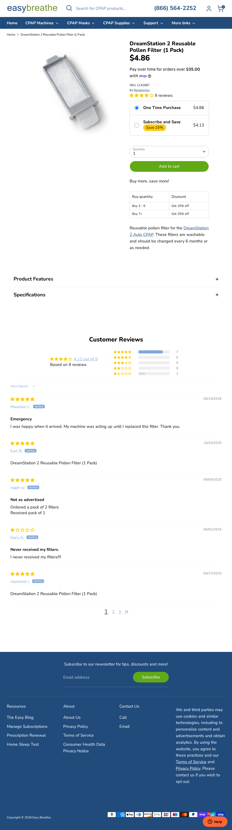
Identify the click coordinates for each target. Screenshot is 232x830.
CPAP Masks (79, 23)
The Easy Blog (20, 717)
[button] (142, 95)
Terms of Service (78, 735)
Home (12, 23)
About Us (72, 717)
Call (123, 717)
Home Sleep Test (23, 744)
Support (151, 23)
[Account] (208, 8)
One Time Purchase (162, 107)
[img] (22, 399)
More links (181, 23)
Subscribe (151, 677)
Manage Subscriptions (27, 726)
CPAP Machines (40, 23)
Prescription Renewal (26, 735)
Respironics (142, 90)
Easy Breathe (41, 817)
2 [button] (113, 611)
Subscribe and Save (162, 122)
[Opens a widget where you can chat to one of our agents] (215, 822)
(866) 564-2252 (175, 8)
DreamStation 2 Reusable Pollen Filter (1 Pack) (53, 34)
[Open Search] (69, 7)
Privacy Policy (75, 726)
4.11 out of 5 (86, 359)
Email (124, 726)
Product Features (33, 279)
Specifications (30, 294)
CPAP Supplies (117, 23)
